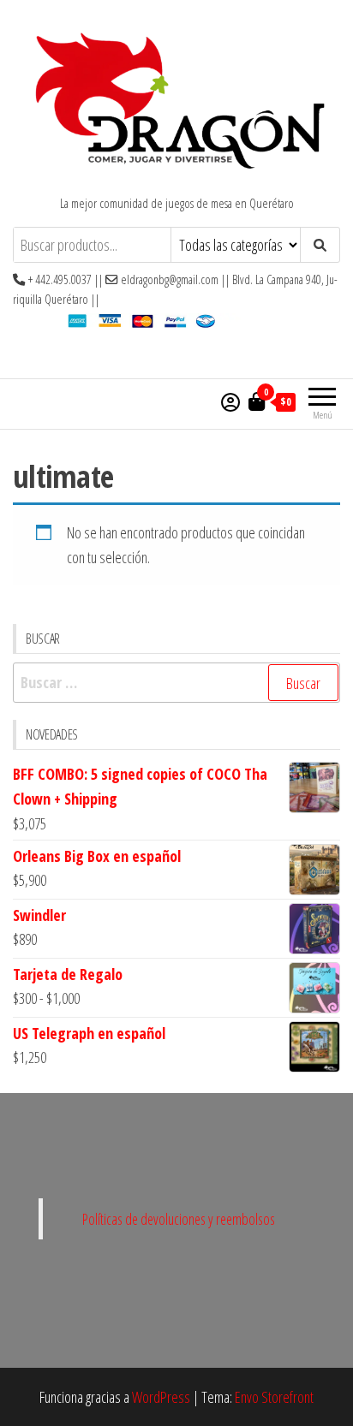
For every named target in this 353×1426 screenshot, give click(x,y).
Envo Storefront (274, 1397)
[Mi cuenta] (230, 401)
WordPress (161, 1397)
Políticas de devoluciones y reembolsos (178, 1219)
